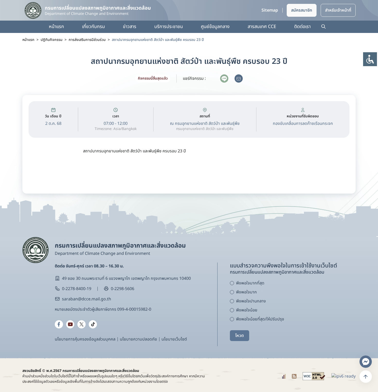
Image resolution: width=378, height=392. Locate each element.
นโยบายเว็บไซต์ (174, 339)
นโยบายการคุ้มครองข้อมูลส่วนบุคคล (85, 339)
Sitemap (270, 10)
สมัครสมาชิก (301, 10)
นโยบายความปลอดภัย (138, 339)
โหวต (239, 336)
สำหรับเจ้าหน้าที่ (338, 10)
